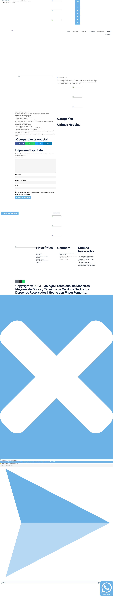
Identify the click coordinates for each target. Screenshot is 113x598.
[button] (20, 143)
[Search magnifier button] (98, 582)
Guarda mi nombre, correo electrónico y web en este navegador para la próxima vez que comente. (35, 193)
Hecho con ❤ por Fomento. (68, 292)
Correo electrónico (21, 180)
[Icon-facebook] (17, 281)
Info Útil (109, 31)
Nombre (18, 174)
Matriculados (108, 34)
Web (16, 185)
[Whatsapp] (23, 281)
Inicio (68, 31)
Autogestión (92, 31)
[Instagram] (20, 281)
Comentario (19, 158)
